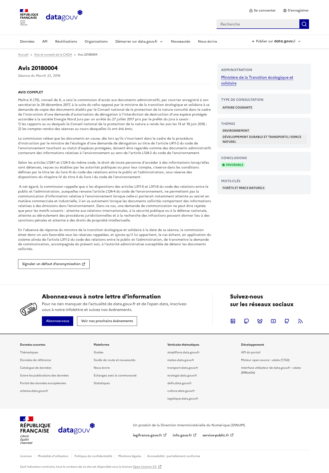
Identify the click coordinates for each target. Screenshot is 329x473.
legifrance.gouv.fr (147, 435)
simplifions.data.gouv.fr (183, 352)
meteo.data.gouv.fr (180, 360)
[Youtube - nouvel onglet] (273, 321)
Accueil (23, 54)
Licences (26, 456)
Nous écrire (207, 41)
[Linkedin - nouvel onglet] (233, 321)
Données (27, 41)
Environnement (236, 131)
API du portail (250, 352)
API (44, 41)
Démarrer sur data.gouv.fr (136, 41)
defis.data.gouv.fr (179, 383)
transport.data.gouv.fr (182, 368)
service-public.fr (216, 435)
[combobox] (263, 24)
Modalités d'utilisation (53, 456)
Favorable (234, 165)
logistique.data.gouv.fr (182, 398)
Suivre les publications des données (44, 375)
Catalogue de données (35, 368)
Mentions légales (129, 456)
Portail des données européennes (43, 383)
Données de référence (35, 360)
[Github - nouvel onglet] (287, 321)
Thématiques (29, 352)
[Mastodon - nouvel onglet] (246, 321)
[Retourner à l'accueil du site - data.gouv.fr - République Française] (76, 430)
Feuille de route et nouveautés (114, 360)
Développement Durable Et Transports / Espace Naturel (262, 139)
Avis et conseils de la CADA (53, 54)
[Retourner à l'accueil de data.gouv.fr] (64, 17)
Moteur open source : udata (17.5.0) (265, 360)
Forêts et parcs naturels (243, 188)
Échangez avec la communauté (115, 375)
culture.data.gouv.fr (181, 391)
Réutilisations (66, 41)
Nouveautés (180, 41)
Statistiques (102, 383)
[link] (262, 10)
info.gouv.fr (182, 435)
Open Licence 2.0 (145, 467)
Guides (98, 352)
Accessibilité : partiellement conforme (173, 456)
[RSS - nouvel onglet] (300, 321)
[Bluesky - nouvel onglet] (260, 321)
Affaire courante (237, 107)
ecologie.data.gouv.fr (182, 375)
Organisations (96, 41)
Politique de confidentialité (93, 456)
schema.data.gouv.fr (34, 391)
